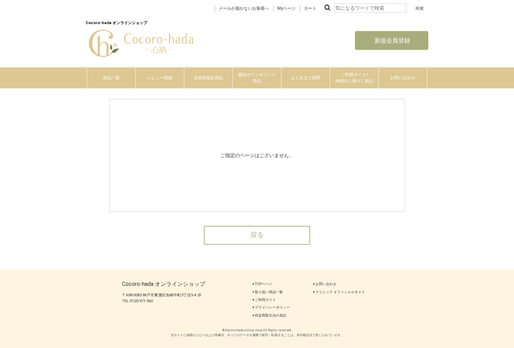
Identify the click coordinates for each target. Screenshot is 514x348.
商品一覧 (111, 77)
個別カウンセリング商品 (257, 77)
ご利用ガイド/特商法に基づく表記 (354, 77)
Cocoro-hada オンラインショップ (163, 284)
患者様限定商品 (208, 77)
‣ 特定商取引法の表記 (269, 315)
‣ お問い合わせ (324, 284)
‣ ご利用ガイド (264, 300)
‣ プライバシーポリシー (271, 307)
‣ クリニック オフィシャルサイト (339, 292)
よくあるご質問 (305, 77)
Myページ (286, 8)
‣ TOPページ (262, 284)
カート (310, 8)
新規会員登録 (391, 40)
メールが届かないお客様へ (244, 8)
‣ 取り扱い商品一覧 (267, 292)
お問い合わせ (402, 77)
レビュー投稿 (159, 77)
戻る (257, 235)
